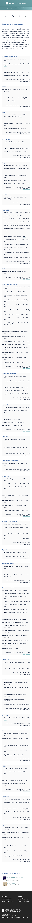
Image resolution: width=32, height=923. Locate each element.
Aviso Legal (21, 898)
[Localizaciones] (24, 8)
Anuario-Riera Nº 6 (12, 883)
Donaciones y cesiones (8, 901)
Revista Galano (6, 899)
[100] (5, 465)
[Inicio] (8, 8)
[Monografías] (16, 8)
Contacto (4, 903)
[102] (5, 65)
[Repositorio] (12, 8)
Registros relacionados (12, 873)
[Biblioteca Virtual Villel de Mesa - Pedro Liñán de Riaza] (16, 5)
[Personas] (20, 8)
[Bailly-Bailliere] (26, 81)
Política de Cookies (23, 899)
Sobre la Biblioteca (7, 898)
